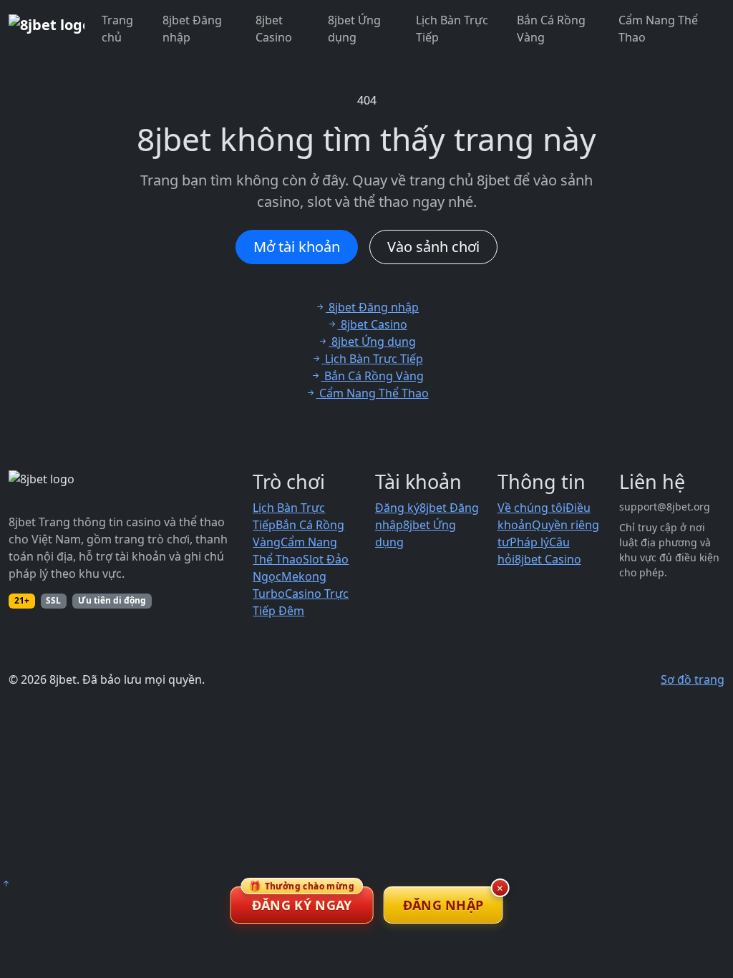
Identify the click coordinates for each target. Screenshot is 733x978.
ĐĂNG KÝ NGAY (301, 900)
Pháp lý (529, 542)
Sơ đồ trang (692, 679)
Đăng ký (397, 507)
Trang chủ (117, 28)
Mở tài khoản (296, 246)
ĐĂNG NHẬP (443, 905)
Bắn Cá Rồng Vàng (551, 28)
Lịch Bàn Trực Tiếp (452, 28)
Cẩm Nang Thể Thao (658, 28)
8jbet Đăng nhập (192, 28)
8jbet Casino (274, 28)
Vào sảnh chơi (433, 246)
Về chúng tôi (531, 507)
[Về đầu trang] (5, 883)
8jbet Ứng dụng (354, 28)
